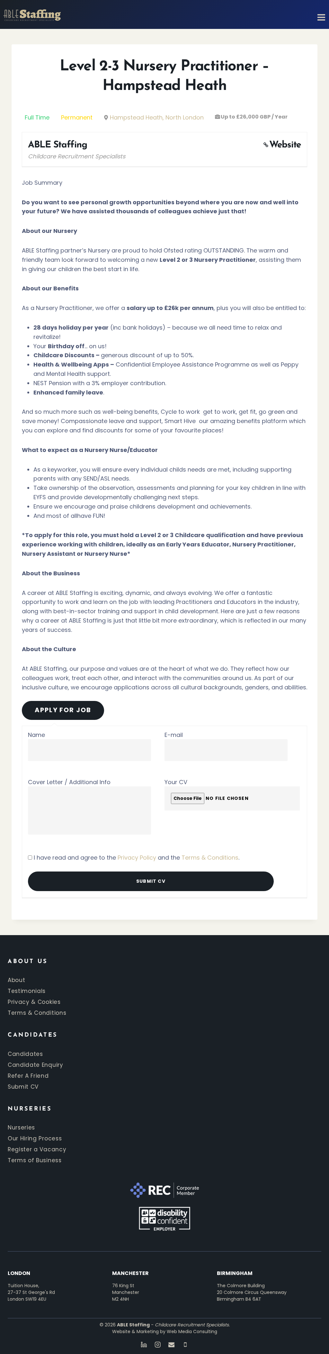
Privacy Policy (137, 858)
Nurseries (21, 1127)
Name (36, 735)
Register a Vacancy (37, 1149)
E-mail (173, 735)
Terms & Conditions (210, 858)
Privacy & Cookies (34, 1002)
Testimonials (27, 991)
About (16, 980)
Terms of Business (35, 1160)
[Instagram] (157, 1344)
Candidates (25, 1054)
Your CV (175, 782)
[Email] (171, 1344)
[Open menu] (320, 14)
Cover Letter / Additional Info (69, 782)
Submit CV (23, 1087)
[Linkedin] (144, 1344)
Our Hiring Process (35, 1138)
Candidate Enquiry (35, 1065)
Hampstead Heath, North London (157, 117)
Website (285, 145)
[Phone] (185, 1344)
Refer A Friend (28, 1076)
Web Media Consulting (192, 1331)
